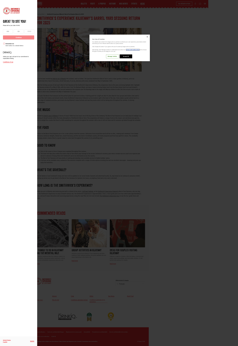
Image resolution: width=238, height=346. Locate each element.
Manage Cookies (112, 56)
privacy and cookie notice (132, 49)
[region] (119, 48)
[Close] (147, 37)
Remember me (10, 43)
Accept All (126, 56)
